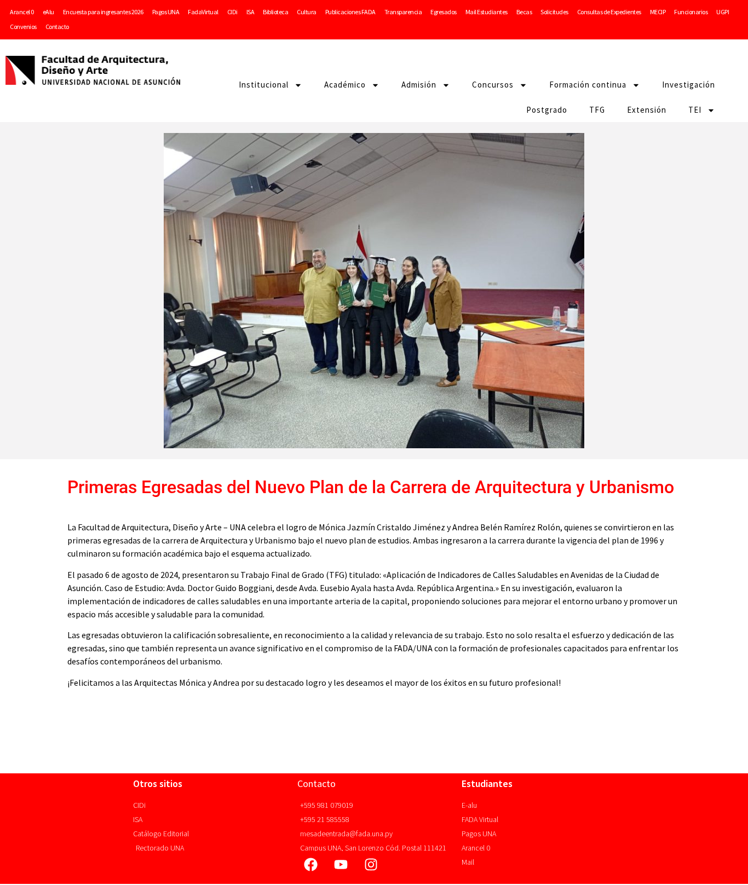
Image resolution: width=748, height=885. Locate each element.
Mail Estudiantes (486, 12)
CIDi (232, 12)
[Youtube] (341, 864)
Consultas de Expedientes (609, 12)
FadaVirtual (203, 12)
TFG (597, 110)
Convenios (23, 26)
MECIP (658, 12)
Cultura (307, 12)
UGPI (722, 12)
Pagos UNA (166, 12)
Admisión (418, 84)
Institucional (264, 84)
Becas (524, 12)
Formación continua (587, 84)
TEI (694, 110)
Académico (345, 84)
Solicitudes (554, 12)
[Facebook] (311, 864)
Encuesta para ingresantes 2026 (103, 12)
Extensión (646, 110)
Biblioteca (275, 12)
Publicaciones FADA (350, 12)
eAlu (48, 12)
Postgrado (546, 110)
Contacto (57, 26)
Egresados (443, 12)
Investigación (688, 84)
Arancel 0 (22, 12)
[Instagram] (371, 864)
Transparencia (403, 12)
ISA (250, 12)
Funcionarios (690, 12)
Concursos (493, 84)
